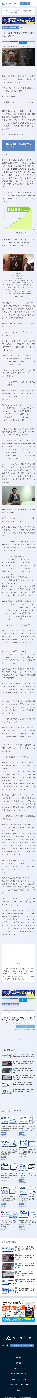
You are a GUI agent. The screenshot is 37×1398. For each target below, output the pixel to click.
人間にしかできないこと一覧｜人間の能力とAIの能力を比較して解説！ (24, 1070)
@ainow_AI (24, 973)
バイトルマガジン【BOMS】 (18, 1379)
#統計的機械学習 (14, 27)
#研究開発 (5, 27)
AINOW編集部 (13, 11)
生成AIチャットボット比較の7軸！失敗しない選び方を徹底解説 (23, 1083)
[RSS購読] (31, 41)
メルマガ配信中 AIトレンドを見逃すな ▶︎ (22, 1345)
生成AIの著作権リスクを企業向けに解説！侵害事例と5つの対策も (24, 1091)
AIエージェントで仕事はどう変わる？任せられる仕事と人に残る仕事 (24, 1055)
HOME (6, 11)
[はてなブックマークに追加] (23, 42)
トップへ (18, 1040)
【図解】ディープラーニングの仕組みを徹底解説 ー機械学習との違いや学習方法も (24, 1077)
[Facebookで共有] (14, 41)
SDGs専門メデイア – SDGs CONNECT (18, 1384)
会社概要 (18, 1357)
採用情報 (18, 1363)
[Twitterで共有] (6, 41)
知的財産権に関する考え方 (18, 1374)
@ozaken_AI (29, 971)
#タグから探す (25, 3)
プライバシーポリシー (18, 1368)
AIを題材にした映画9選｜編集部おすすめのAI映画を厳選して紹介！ (23, 1062)
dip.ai (18, 1390)
